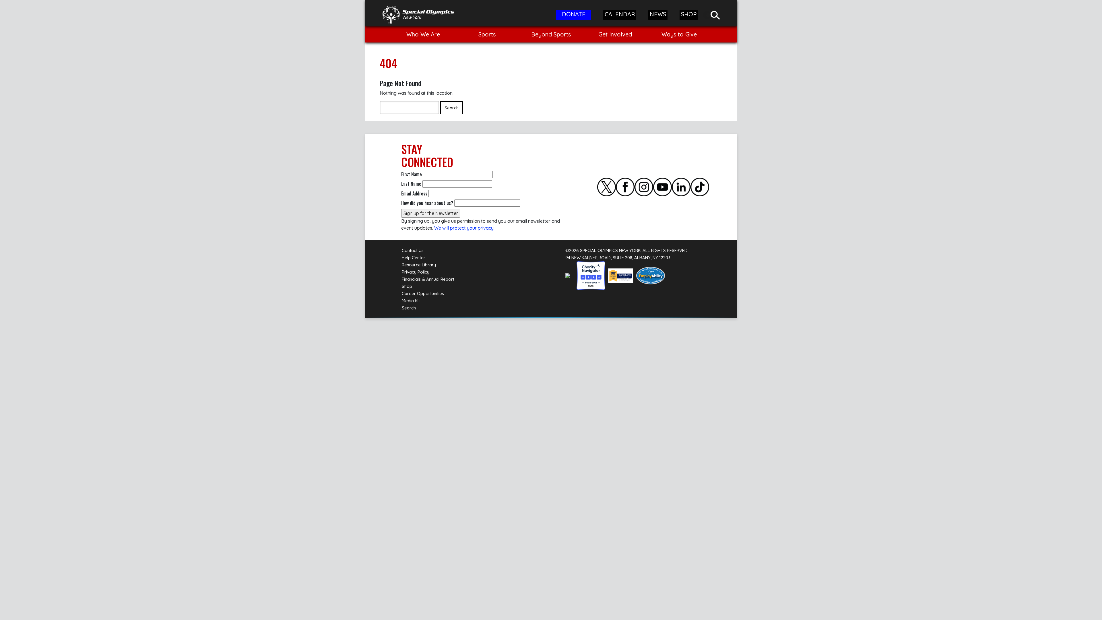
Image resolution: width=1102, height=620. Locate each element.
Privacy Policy (415, 272)
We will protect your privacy (464, 228)
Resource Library (419, 265)
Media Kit (411, 300)
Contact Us (413, 250)
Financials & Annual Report (428, 279)
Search (409, 308)
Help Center (413, 257)
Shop (407, 286)
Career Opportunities (423, 293)
